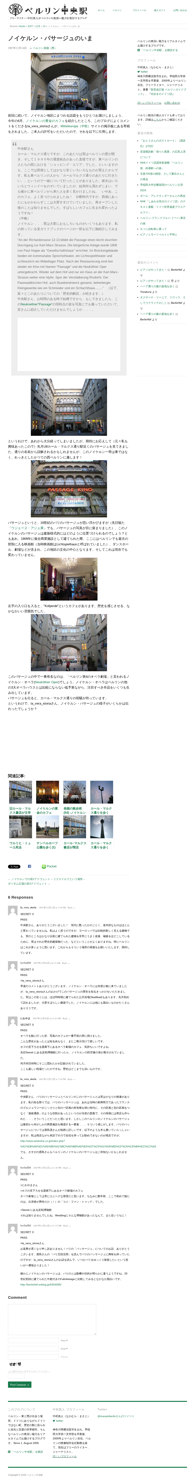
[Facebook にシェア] (29, 866)
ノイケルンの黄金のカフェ (45, 121)
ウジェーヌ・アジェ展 (27, 528)
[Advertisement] (69, 344)
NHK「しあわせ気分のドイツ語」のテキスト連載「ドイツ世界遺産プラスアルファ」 (163, 207)
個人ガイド (159, 10)
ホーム (101, 10)
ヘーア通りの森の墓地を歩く (157, 286)
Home (22, 26)
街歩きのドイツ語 (161, 93)
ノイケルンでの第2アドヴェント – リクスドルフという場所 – (48, 879)
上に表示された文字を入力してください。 (29, 1371)
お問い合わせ (180, 10)
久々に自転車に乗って (153, 228)
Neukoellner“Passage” (36, 304)
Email (64, 1348)
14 (44, 26)
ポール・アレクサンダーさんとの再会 (162, 195)
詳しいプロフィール (149, 102)
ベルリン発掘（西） (45, 48)
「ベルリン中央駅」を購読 (26, 1451)
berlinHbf (25, 963)
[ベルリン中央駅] (48, 11)
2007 (30, 26)
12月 (37, 26)
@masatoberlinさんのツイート (116, 1416)
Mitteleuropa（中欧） (76, 126)
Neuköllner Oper (46, 682)
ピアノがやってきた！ (153, 269)
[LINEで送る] (44, 867)
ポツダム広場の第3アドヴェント (27, 883)
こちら (157, 119)
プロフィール (139, 10)
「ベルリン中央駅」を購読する (159, 50)
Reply (70, 907)
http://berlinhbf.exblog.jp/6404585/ (41, 1284)
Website (64, 1356)
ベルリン (117, 10)
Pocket (52, 866)
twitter (144, 71)
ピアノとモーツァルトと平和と (158, 234)
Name (64, 1340)
